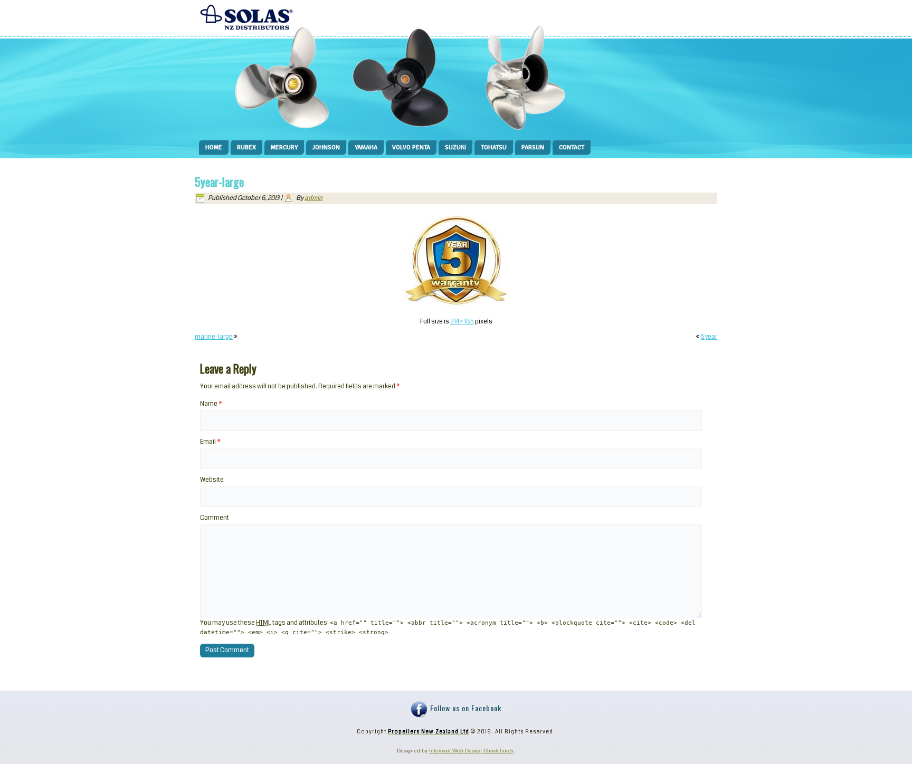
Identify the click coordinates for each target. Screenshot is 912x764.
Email (210, 441)
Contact (571, 147)
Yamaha (366, 147)
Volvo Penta (411, 147)
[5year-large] (456, 306)
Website (212, 479)
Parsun (532, 147)
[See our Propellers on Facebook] (419, 709)
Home (213, 147)
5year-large (219, 181)
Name (211, 403)
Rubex (246, 147)
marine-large (214, 336)
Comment (214, 517)
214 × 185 (462, 321)
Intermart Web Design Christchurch (471, 750)
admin (313, 198)
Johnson (326, 147)
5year (709, 336)
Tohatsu (494, 147)
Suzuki (455, 147)
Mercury (284, 147)
